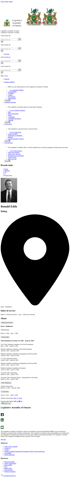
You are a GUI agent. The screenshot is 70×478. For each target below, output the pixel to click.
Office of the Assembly (11, 446)
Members (7, 170)
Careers (6, 450)
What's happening (9, 455)
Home (6, 169)
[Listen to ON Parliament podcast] (1, 423)
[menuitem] (16, 90)
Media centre (8, 468)
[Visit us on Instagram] (2, 412)
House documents (9, 462)
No (21, 401)
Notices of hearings (9, 471)
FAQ (5, 466)
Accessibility (8, 453)
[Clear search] (19, 39)
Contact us (7, 448)
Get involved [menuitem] (8, 124)
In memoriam (4, 391)
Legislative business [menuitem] (10, 102)
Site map (3, 439)
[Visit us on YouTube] (2, 428)
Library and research (10, 463)
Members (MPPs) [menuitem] (9, 82)
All (5, 172)
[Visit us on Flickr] (2, 425)
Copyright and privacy (9, 475)
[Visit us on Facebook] (2, 415)
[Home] (29, 29)
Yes (17, 401)
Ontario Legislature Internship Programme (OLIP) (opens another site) (24, 451)
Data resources (8, 470)
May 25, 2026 (18, 398)
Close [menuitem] (6, 100)
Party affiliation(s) (6, 382)
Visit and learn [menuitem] (8, 142)
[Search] (2, 42)
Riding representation (7, 322)
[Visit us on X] (2, 417)
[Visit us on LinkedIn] (2, 421)
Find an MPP (8, 465)
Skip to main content (7, 1)
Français (6, 54)
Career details (5, 337)
